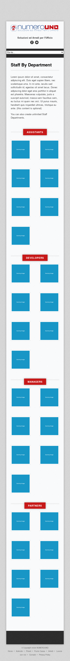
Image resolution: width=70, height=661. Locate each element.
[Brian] (49, 207)
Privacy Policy (44, 654)
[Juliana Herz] (21, 579)
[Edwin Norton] (21, 360)
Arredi (50, 651)
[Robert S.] (49, 426)
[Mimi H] (21, 178)
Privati (28, 651)
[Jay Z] (21, 426)
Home (10, 651)
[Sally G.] (21, 207)
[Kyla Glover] (49, 331)
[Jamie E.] (49, 150)
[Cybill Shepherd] (49, 521)
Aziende (19, 651)
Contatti (32, 654)
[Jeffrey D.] (49, 579)
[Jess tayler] (49, 178)
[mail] (37, 42)
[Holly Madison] (49, 455)
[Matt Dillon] (21, 273)
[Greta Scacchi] (49, 397)
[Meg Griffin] (21, 236)
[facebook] (32, 42)
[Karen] (49, 550)
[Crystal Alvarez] (21, 331)
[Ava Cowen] (21, 150)
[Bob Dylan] (21, 397)
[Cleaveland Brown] (21, 484)
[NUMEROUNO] (35, 30)
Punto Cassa (39, 651)
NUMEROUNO (42, 647)
